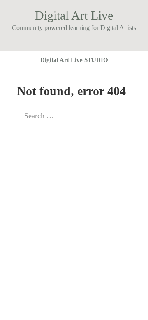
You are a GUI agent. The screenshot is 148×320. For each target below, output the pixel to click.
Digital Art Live (74, 15)
